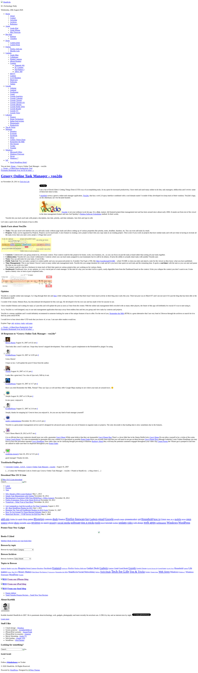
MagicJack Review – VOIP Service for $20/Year (23, 514)
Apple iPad (14, 28)
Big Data (9, 34)
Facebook (13, 136)
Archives (13, 22)
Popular (8, 488)
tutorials (108, 523)
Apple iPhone (15, 30)
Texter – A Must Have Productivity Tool (16, 168)
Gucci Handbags (38, 441)
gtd (12, 323)
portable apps (25, 523)
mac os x (170, 519)
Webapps (9, 129)
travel (103, 523)
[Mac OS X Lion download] (11, 480)
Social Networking (86, 572)
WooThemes (19, 640)
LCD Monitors (15, 78)
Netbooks (13, 82)
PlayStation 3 (19, 69)
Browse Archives (7, 559)
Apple (8, 26)
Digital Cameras (16, 59)
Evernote (13, 133)
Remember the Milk (17, 142)
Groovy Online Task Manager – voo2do (31, 176)
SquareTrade (27, 632)
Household (147, 519)
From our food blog (16, 588)
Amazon (28, 634)
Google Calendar (16, 98)
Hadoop (13, 36)
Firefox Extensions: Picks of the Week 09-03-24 (23, 500)
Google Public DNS (17, 107)
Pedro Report (35, 572)
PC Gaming (19, 67)
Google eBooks (15, 105)
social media (63, 522)
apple (20, 519)
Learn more (5, 619)
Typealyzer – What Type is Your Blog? (20, 502)
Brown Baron (10, 343)
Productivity (14, 125)
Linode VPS (20, 638)
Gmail (12, 94)
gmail (101, 519)
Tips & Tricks (10, 127)
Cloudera (13, 39)
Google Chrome (16, 100)
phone (11, 523)
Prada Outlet (85, 439)
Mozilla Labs (15, 51)
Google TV (14, 111)
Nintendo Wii (19, 65)
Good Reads (123, 568)
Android (13, 90)
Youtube (13, 148)
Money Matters (25, 572)
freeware (80, 519)
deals (55, 519)
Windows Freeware (17, 154)
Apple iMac (14, 55)
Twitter (12, 146)
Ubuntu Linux (154, 572)
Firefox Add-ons (16, 49)
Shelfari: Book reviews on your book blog (16, 541)
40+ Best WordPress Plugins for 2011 (19, 508)
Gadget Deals (15, 45)
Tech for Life (24, 182)
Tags (7, 490)
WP (7, 160)
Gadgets (8, 53)
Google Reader (15, 109)
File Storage (14, 144)
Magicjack (14, 80)
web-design (138, 523)
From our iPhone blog (17, 579)
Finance (13, 117)
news (184, 519)
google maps (119, 519)
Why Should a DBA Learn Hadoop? (19, 494)
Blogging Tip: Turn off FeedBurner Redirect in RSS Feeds (27, 510)
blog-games (28, 519)
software (76, 522)
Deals (8, 41)
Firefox (8, 47)
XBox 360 (18, 72)
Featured (56, 568)
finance (61, 519)
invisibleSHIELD (25, 630)
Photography (14, 123)
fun (87, 519)
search (46, 523)
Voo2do (86, 196)
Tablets (12, 84)
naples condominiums (13, 421)
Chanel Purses (162, 441)
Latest (8, 486)
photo (16, 522)
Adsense (13, 88)
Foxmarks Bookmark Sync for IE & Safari (17, 170)
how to (156, 519)
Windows (9, 150)
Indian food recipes (17, 121)
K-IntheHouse (11, 355)
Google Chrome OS (17, 103)
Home (8, 14)
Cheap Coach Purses (13, 439)
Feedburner (14, 92)
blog (55, 296)
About (12, 16)
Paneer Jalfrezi (11, 593)
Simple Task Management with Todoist (20, 496)
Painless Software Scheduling (90, 214)
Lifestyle (9, 115)
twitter (115, 523)
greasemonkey (131, 519)
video (130, 522)
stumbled (43, 196)
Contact (13, 18)
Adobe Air (14, 519)
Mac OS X (15, 572)
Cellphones (14, 57)
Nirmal (8, 371)
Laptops (13, 76)
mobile (178, 519)
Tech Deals (105, 571)
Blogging (39, 519)
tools (23, 323)
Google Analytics (16, 96)
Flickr (12, 138)
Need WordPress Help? (18, 162)
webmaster (161, 522)
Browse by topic (7, 550)
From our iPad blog (16, 584)
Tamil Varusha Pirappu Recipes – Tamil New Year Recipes (27, 595)
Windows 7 (14, 158)
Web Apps (164, 571)
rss (42, 523)
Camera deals (15, 43)
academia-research (12, 454)
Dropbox (13, 131)
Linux (163, 519)
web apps (29, 323)
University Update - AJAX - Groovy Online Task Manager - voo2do (30, 467)
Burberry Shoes (97, 441)
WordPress (184, 522)
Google (8, 86)
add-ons (5, 519)
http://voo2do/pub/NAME (105, 261)
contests (48, 519)
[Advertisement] (20, 201)
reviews (17, 323)
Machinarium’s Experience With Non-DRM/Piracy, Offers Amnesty (30, 498)
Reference (13, 24)
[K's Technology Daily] (2, 2)
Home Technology (17, 119)
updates (123, 522)
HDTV (12, 74)
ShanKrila (7, 2)
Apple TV (23, 636)
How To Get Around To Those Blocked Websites (23, 512)
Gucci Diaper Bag (105, 437)
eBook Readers (15, 61)
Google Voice (15, 113)
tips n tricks (88, 522)
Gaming (13, 63)
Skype (12, 156)
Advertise (13, 20)
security (53, 522)
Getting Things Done (17, 140)
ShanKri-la (73, 572)
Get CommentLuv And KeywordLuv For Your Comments (27, 506)
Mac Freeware (15, 32)
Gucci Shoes (60, 437)
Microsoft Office (16, 152)
